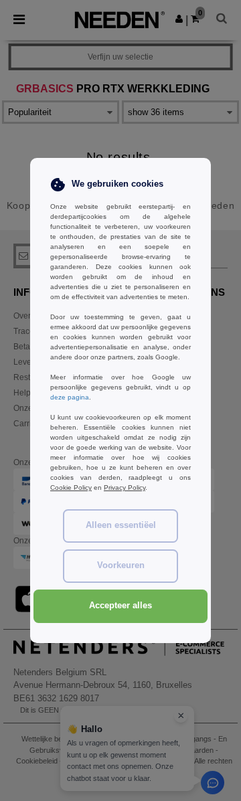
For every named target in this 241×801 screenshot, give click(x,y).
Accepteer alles (120, 605)
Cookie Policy (71, 487)
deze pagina (69, 397)
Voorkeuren (121, 565)
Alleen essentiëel (121, 525)
